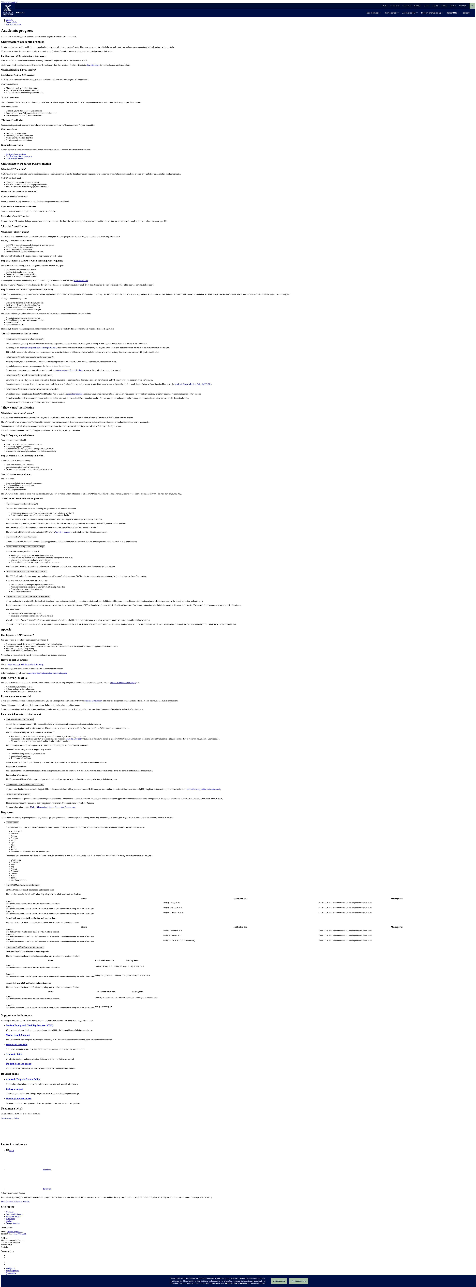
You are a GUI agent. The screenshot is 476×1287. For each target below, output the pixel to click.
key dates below (93, 65)
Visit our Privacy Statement (236, 1283)
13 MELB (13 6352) (15, 1232)
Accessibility (11, 1273)
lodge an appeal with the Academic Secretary (25, 664)
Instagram (47, 1189)
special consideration (75, 394)
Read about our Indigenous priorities (15, 1201)
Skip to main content (9, 2)
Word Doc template (62, 532)
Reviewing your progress (16, 154)
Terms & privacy (12, 1271)
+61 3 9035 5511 (19, 1234)
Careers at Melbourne (14, 1214)
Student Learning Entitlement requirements (203, 789)
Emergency (10, 1268)
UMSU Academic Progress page (123, 683)
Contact (9, 1221)
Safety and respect (13, 1216)
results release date (81, 281)
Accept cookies (279, 1281)
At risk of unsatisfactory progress (19, 156)
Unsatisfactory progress (15, 158)
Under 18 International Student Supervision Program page (53, 807)
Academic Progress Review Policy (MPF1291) (38, 348)
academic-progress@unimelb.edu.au (69, 370)
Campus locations (13, 1223)
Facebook (47, 1170)
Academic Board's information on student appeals (47, 673)
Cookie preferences (298, 1281)
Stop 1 (11, 1151)
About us (9, 1212)
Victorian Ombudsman (93, 701)
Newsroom (10, 1219)
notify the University (74, 739)
